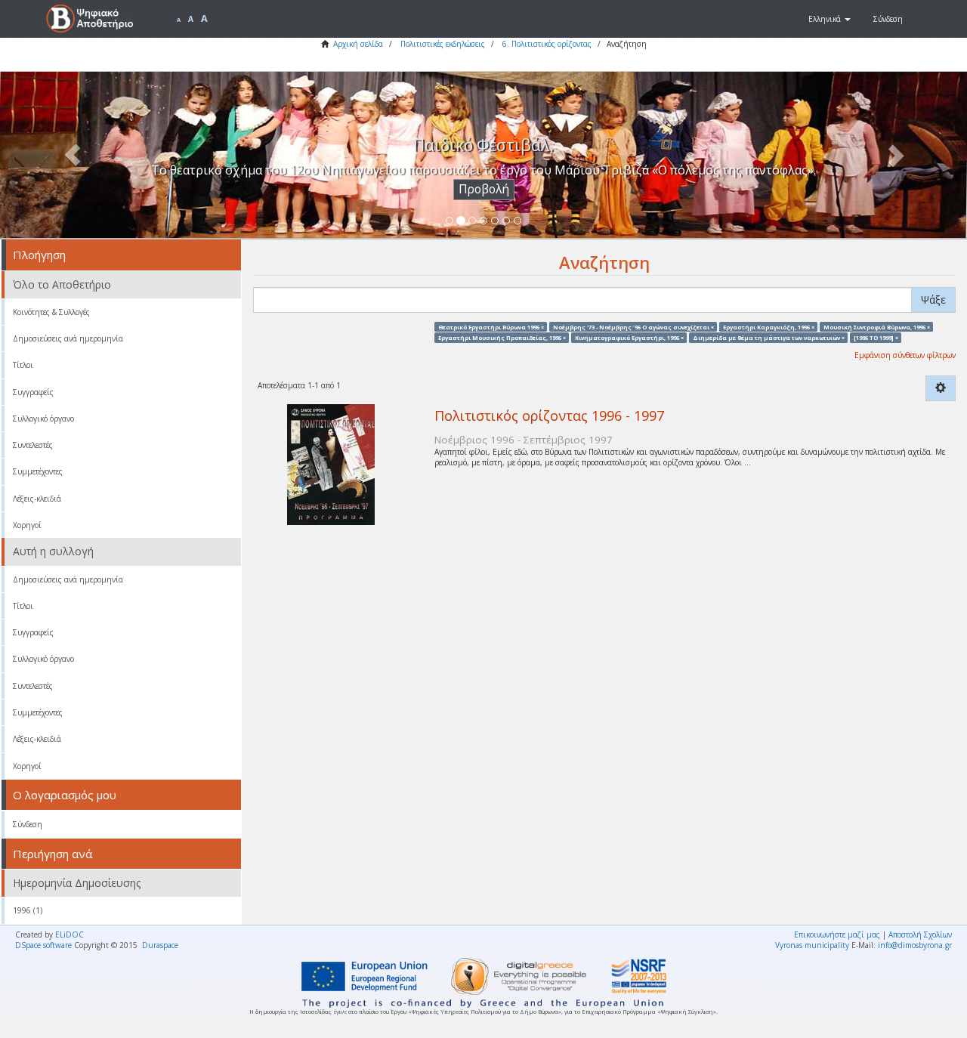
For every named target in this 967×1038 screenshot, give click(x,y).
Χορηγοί (27, 525)
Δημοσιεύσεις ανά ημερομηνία (68, 338)
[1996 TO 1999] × (876, 337)
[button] (829, 19)
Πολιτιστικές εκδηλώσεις (442, 44)
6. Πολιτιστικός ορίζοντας (547, 44)
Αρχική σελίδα (358, 44)
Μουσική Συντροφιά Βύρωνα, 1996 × (876, 326)
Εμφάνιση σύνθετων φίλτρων (905, 355)
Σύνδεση (27, 824)
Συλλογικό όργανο (43, 418)
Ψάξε (933, 299)
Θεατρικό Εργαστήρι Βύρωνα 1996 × (491, 326)
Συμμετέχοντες (38, 471)
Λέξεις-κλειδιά (37, 498)
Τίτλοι (23, 365)
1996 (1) (27, 910)
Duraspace (160, 945)
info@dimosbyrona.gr (915, 945)
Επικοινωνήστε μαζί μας (837, 934)
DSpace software (43, 945)
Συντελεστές (33, 445)
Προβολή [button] (484, 189)
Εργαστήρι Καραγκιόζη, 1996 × (768, 326)
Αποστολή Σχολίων (920, 934)
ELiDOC (69, 934)
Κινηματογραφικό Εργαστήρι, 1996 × (629, 337)
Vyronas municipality (812, 945)
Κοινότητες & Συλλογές (51, 312)
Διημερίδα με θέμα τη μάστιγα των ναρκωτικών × (769, 337)
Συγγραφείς (33, 392)
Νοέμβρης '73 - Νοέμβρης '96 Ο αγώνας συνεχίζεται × (633, 326)
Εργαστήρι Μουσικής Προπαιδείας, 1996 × (502, 337)
